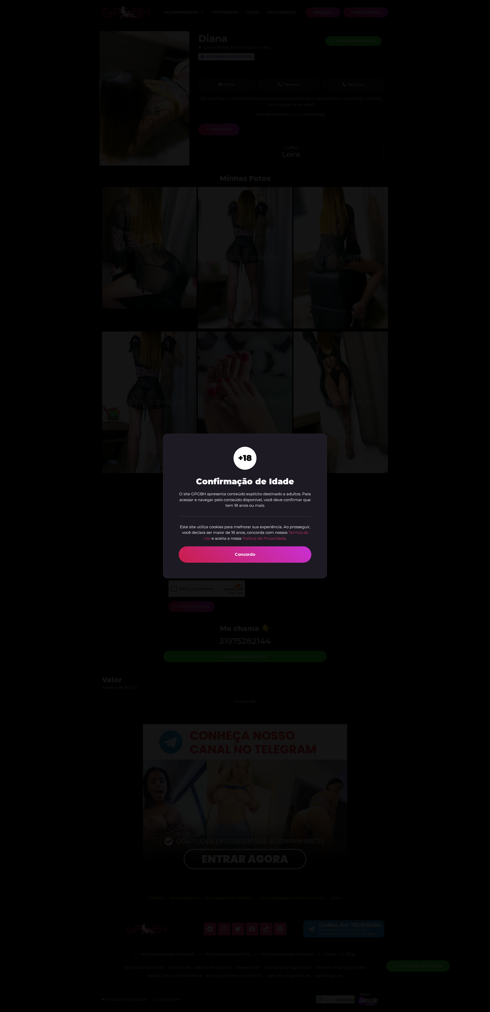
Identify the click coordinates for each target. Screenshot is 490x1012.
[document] (245, 506)
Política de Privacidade (264, 538)
